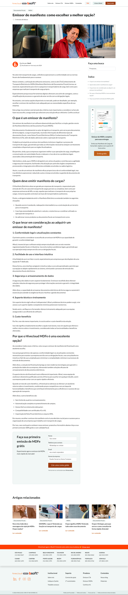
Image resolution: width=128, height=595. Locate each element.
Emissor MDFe (69, 3)
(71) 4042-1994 (61, 554)
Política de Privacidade (68, 592)
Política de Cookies (81, 592)
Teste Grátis (110, 3)
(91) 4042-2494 (61, 560)
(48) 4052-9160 (76, 560)
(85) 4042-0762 (89, 560)
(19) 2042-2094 (33, 554)
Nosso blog (104, 577)
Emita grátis (102, 153)
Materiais (104, 581)
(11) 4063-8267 (19, 554)
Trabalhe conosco (53, 585)
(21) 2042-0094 (76, 554)
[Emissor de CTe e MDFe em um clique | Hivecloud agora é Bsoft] (24, 3)
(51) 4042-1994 (47, 560)
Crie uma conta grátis (60, 465)
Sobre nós (50, 3)
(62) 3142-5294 (103, 554)
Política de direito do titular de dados (106, 592)
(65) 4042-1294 (19, 560)
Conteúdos (79, 3)
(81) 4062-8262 (89, 554)
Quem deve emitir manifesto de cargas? (101, 84)
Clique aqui (86, 547)
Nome (50, 436)
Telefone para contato (55, 442)
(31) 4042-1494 (48, 554)
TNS (87, 3)
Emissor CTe (59, 3)
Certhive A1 (87, 585)
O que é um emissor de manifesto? (100, 81)
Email (50, 449)
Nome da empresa (54, 456)
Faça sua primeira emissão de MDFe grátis (102, 98)
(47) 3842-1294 (103, 560)
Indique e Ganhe (53, 581)
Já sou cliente (98, 3)
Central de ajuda (70, 577)
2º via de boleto (70, 581)
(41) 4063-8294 (33, 560)
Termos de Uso (91, 592)
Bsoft (29, 63)
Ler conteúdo (17, 533)
